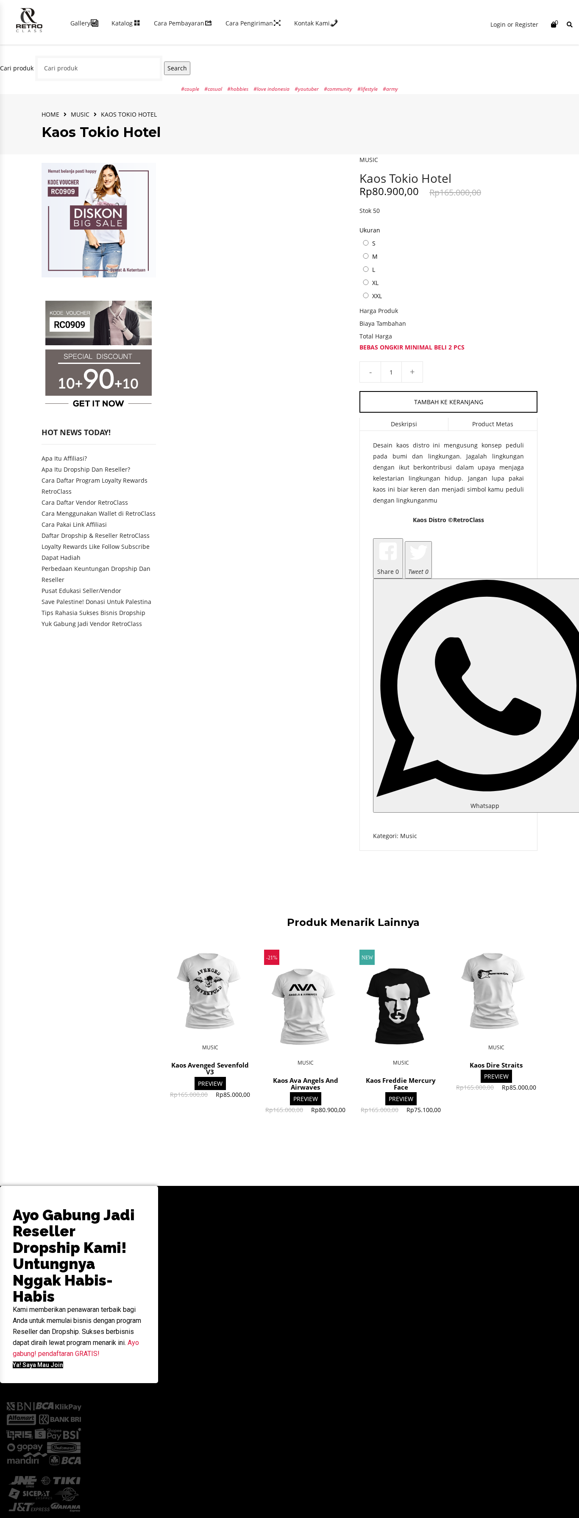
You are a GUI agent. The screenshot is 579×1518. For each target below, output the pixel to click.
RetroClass (468, 520)
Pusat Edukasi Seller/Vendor (81, 591)
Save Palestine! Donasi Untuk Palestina (96, 602)
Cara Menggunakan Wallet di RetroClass (99, 513)
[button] (38, 1364)
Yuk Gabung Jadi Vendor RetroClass (92, 624)
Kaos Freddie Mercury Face (401, 1084)
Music (80, 114)
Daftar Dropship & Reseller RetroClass (96, 535)
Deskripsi (404, 424)
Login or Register (514, 24)
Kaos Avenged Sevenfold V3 (210, 1068)
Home (50, 114)
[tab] (404, 424)
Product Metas (492, 424)
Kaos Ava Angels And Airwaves (305, 1084)
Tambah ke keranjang (448, 402)
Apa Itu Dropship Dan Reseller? (86, 469)
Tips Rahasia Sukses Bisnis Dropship (93, 613)
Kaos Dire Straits (496, 1065)
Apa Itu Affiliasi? (64, 458)
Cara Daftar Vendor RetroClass (85, 502)
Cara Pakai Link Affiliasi (74, 524)
